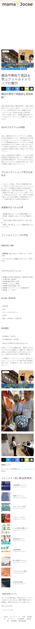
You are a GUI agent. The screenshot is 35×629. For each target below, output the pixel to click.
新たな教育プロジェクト (20, 560)
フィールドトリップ (27, 469)
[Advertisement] (17, 26)
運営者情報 (22, 621)
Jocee (6, 617)
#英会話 (24, 69)
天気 (23, 617)
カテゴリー (11, 619)
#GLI (3, 69)
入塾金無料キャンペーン (20, 485)
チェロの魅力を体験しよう (20, 528)
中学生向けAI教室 (18, 582)
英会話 (3, 471)
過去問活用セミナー (18, 539)
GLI (19, 469)
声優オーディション (18, 496)
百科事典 (14, 621)
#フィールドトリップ (13, 69)
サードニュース (15, 617)
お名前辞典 (20, 619)
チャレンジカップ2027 (19, 506)
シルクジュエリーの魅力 (20, 571)
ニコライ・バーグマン (19, 517)
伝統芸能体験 (17, 549)
